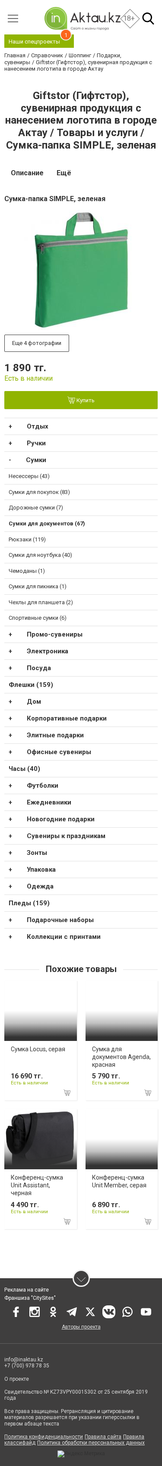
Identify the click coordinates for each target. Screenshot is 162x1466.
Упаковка (41, 869)
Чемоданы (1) (27, 571)
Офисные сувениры (59, 752)
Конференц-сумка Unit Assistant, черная (37, 1185)
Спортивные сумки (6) (38, 618)
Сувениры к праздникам (66, 836)
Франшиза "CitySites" (30, 1298)
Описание (27, 173)
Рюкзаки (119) (27, 539)
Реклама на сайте (26, 1290)
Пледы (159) (29, 903)
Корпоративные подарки (67, 718)
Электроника (47, 651)
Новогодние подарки (61, 819)
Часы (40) (24, 769)
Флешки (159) (31, 685)
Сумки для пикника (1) (38, 586)
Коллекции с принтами (64, 937)
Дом (34, 701)
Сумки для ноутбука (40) (40, 555)
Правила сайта (103, 1437)
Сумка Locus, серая (38, 1049)
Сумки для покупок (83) (39, 492)
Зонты (37, 853)
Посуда (39, 668)
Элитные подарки (55, 735)
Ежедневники (49, 802)
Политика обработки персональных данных (91, 1443)
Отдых (37, 426)
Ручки (36, 443)
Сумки (36, 460)
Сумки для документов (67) (47, 523)
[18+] (82, 18)
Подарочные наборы (60, 920)
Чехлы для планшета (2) (41, 602)
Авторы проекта (81, 1327)
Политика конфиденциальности (43, 1437)
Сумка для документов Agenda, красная (121, 1057)
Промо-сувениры (55, 634)
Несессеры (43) (29, 476)
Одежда (40, 886)
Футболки (42, 785)
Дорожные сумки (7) (36, 507)
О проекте (16, 1379)
